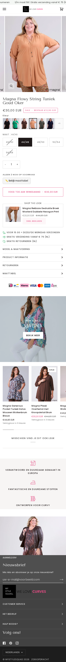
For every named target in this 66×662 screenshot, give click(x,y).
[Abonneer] (58, 579)
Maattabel (9, 273)
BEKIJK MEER (33, 335)
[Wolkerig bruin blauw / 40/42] (16, 383)
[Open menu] (8, 9)
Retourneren (10, 265)
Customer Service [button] (14, 604)
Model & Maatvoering (16, 249)
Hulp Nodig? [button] (10, 623)
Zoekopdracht (40, 659)
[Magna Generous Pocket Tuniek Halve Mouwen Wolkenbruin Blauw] (16, 383)
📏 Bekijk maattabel (16, 180)
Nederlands (13, 652)
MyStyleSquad (14, 659)
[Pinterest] (10, 643)
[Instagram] (17, 643)
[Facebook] (4, 643)
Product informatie (15, 257)
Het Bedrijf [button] (10, 614)
